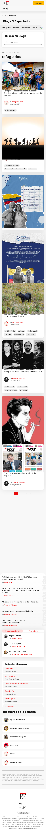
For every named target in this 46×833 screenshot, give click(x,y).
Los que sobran (10, 676)
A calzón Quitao (12, 702)
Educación (26, 28)
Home (4, 15)
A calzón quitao (10, 699)
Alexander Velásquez (18, 378)
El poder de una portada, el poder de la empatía (20, 474)
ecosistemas (31, 334)
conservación (19, 334)
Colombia (8, 334)
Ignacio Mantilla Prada (17, 720)
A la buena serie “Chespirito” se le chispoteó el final (20, 602)
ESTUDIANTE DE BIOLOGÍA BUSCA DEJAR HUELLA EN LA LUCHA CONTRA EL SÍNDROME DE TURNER (20, 590)
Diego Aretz (14, 745)
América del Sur (10, 331)
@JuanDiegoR (11, 694)
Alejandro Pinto (9, 582)
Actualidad (16, 28)
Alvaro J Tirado (8, 596)
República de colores (17, 651)
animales (21, 331)
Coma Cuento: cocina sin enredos (16, 684)
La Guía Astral (9, 706)
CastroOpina (9, 668)
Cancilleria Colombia (12, 166)
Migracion (32, 169)
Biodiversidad (32, 331)
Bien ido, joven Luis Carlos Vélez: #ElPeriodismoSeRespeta (13, 621)
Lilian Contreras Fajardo (18, 737)
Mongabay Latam (17, 102)
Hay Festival (23, 390)
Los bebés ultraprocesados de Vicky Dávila (17, 611)
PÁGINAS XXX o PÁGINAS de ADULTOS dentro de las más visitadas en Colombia (19, 578)
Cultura (34, 28)
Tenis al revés (9, 691)
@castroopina (11, 671)
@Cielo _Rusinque (13, 679)
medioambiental (10, 110)
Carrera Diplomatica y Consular (15, 169)
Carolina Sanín (10, 387)
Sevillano (13, 754)
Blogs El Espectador (16, 21)
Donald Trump (22, 387)
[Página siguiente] (30, 493)
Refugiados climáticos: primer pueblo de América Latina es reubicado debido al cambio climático (23, 93)
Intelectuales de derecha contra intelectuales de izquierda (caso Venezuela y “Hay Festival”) (23, 370)
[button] (43, 27)
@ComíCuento (12, 686)
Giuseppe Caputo (11, 390)
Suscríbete (38, 3)
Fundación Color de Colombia (21, 654)
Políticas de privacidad (19, 819)
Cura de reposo (15, 643)
